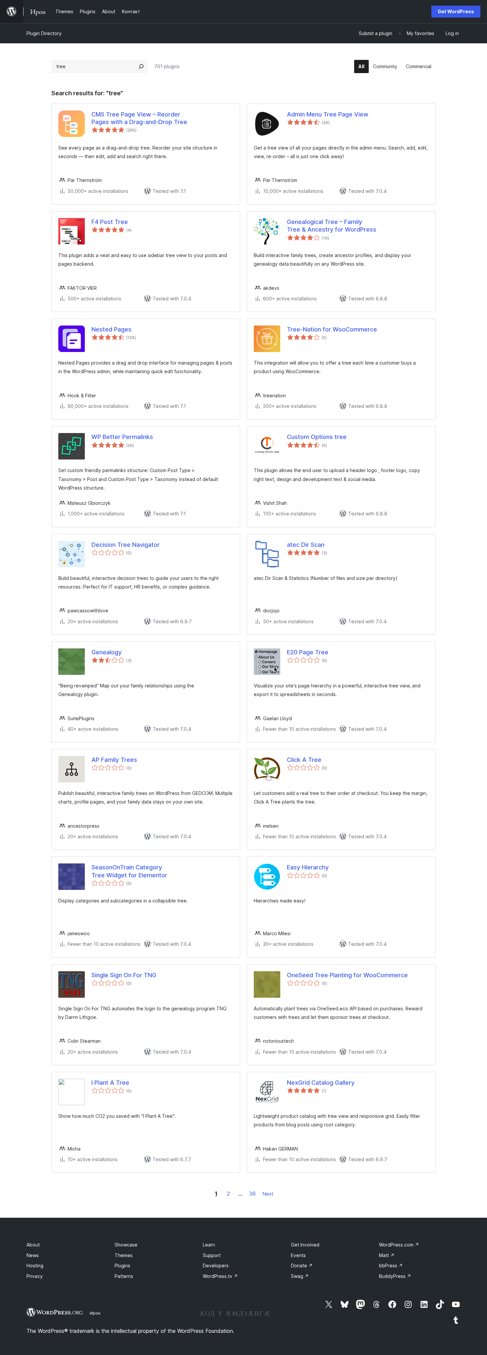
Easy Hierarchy (308, 867)
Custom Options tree (317, 436)
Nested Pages (111, 329)
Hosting (35, 1265)
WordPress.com (399, 1244)
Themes (124, 1255)
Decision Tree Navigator (125, 544)
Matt (387, 1255)
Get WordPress (456, 11)
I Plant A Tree (110, 1082)
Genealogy (106, 652)
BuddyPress (395, 1276)
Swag (300, 1276)
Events (298, 1255)
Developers (216, 1265)
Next (268, 1194)
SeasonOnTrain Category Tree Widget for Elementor (129, 871)
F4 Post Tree (109, 221)
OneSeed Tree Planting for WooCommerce (347, 975)
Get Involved (305, 1244)
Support (212, 1255)
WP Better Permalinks (122, 436)
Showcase (126, 1244)
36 (252, 1193)
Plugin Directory (44, 33)
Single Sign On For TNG (123, 975)
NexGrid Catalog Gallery (320, 1082)
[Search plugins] (141, 66)
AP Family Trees (114, 759)
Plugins (122, 1265)
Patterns (124, 1276)
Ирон (95, 1313)
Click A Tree (304, 759)
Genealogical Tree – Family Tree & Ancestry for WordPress (331, 225)
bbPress (391, 1265)
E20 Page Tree (307, 652)
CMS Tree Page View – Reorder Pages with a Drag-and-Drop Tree (139, 118)
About (33, 1244)
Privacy (35, 1276)
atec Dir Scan (305, 544)
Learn (209, 1244)
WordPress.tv (220, 1276)
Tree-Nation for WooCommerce (332, 329)
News (33, 1255)
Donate (302, 1265)
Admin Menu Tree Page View (327, 114)
